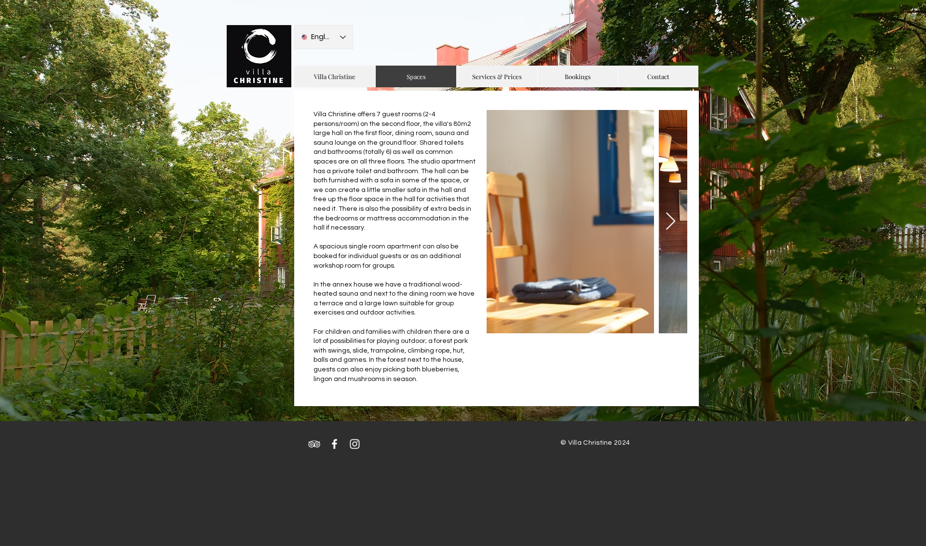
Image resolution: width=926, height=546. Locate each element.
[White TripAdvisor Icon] (314, 443)
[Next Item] (670, 221)
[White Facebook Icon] (334, 443)
